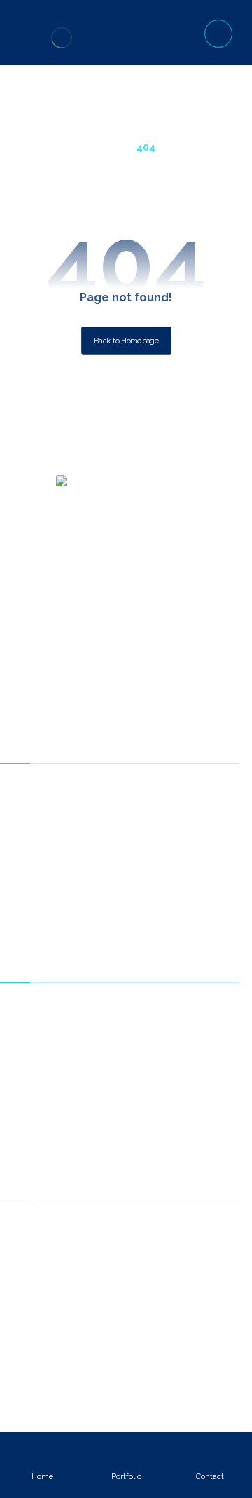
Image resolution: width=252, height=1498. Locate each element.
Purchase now (134, 789)
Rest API (134, 1336)
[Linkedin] (125, 678)
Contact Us (134, 1138)
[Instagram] (147, 678)
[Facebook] (84, 678)
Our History (134, 1030)
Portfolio (134, 854)
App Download (134, 919)
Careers (134, 1095)
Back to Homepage (126, 340)
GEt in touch (134, 1292)
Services (134, 1051)
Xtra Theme (134, 897)
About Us (134, 1008)
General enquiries (134, 1227)
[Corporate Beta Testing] (62, 37)
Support (134, 810)
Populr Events (134, 1314)
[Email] (168, 678)
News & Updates (134, 1073)
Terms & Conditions (134, 1117)
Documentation (134, 832)
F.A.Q (134, 1249)
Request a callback (134, 1271)
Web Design (134, 876)
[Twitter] (104, 678)
